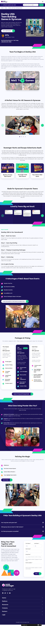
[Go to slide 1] (19, 136)
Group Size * (28, 554)
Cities (6, 7)
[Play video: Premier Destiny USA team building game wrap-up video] (22, 436)
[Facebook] (3, 593)
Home (2, 7)
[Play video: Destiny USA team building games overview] (22, 80)
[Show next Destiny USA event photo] (42, 125)
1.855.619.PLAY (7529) (6, 41)
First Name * (28, 543)
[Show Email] (38, 625)
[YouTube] (10, 593)
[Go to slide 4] (25, 136)
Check (41, 4)
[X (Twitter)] (5, 593)
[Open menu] (42, 1)
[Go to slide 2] (21, 136)
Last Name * (36, 543)
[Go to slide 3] (23, 136)
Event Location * (29, 562)
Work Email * (28, 548)
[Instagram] (7, 593)
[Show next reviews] (42, 215)
